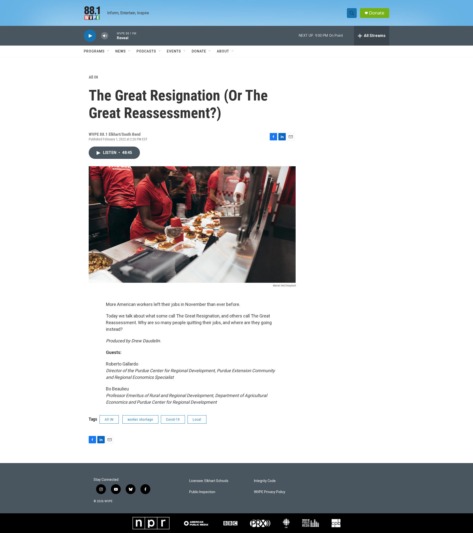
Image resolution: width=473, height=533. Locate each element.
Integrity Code (265, 481)
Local (197, 419)
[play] (90, 36)
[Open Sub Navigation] (108, 51)
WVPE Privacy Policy (269, 492)
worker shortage (140, 419)
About (223, 51)
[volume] (105, 35)
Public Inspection (202, 492)
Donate (376, 13)
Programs (94, 51)
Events (174, 51)
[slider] (112, 35)
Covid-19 (173, 419)
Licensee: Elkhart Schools (208, 481)
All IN (93, 77)
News (120, 51)
